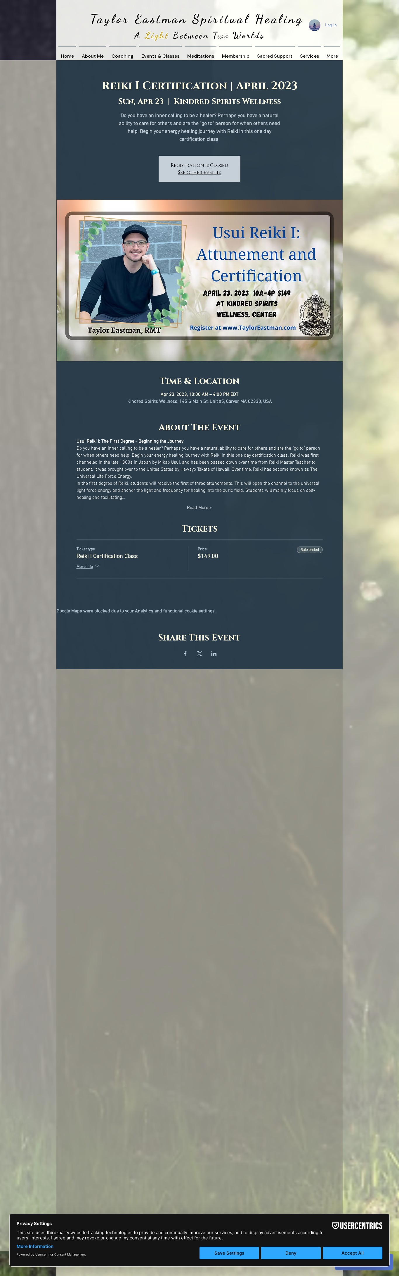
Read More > (199, 508)
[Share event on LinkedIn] (214, 653)
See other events (199, 172)
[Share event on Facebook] (185, 653)
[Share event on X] (199, 653)
